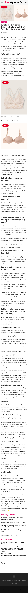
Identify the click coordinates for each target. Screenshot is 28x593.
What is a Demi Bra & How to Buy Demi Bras (13, 522)
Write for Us (17, 580)
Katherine (5, 32)
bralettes (9, 58)
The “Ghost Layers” (6, 553)
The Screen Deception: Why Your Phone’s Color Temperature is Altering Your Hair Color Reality (13, 550)
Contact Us (10, 580)
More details (4, 121)
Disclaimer (24, 580)
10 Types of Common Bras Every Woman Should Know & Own (12, 518)
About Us (4, 580)
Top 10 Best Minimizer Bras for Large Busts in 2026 (13, 530)
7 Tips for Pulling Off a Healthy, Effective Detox (14, 546)
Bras (16, 535)
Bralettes (11, 535)
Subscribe (14, 583)
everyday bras (22, 58)
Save (5, 7)
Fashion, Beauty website (7, 590)
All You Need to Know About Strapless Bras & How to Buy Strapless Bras (13, 526)
